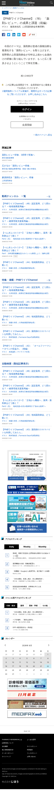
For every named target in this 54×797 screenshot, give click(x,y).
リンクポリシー (32, 753)
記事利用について (8, 743)
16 (6, 666)
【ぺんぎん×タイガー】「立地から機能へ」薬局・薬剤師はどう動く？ (27, 235)
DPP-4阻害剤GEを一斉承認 (22, 628)
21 (41, 666)
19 (27, 666)
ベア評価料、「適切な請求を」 (24, 621)
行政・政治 (11, 605)
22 (48, 666)
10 (13, 662)
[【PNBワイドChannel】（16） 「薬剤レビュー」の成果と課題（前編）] (18, 34)
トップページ (6, 8)
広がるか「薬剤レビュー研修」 (19, 167)
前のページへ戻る (43, 134)
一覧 (48, 196)
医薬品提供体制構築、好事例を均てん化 (27, 588)
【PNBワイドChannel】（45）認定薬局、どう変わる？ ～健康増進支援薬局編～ (26, 221)
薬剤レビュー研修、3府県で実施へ (18, 156)
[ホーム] (27, 2)
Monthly (42, 546)
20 (34, 666)
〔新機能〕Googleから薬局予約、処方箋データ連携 (31, 572)
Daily (11, 546)
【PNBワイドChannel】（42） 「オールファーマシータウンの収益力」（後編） (26, 348)
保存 (33, 35)
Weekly (27, 546)
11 (20, 662)
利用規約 (30, 750)
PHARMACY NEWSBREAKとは (12, 739)
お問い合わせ (31, 756)
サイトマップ (6, 756)
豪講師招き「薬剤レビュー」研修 (17, 178)
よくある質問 (31, 739)
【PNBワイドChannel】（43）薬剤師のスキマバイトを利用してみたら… (26, 334)
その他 (45, 605)
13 (34, 662)
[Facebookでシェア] (3, 34)
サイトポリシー (32, 746)
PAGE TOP (27, 731)
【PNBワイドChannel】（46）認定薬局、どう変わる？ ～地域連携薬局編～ (26, 206)
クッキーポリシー (8, 753)
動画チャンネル (18, 8)
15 (48, 662)
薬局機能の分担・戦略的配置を (26, 565)
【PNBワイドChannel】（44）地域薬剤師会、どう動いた (26, 265)
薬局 (22, 605)
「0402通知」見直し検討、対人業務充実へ (28, 580)
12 (27, 662)
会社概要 (5, 746)
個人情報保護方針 (8, 750)
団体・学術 (33, 605)
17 (13, 666)
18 (20, 666)
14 (41, 662)
